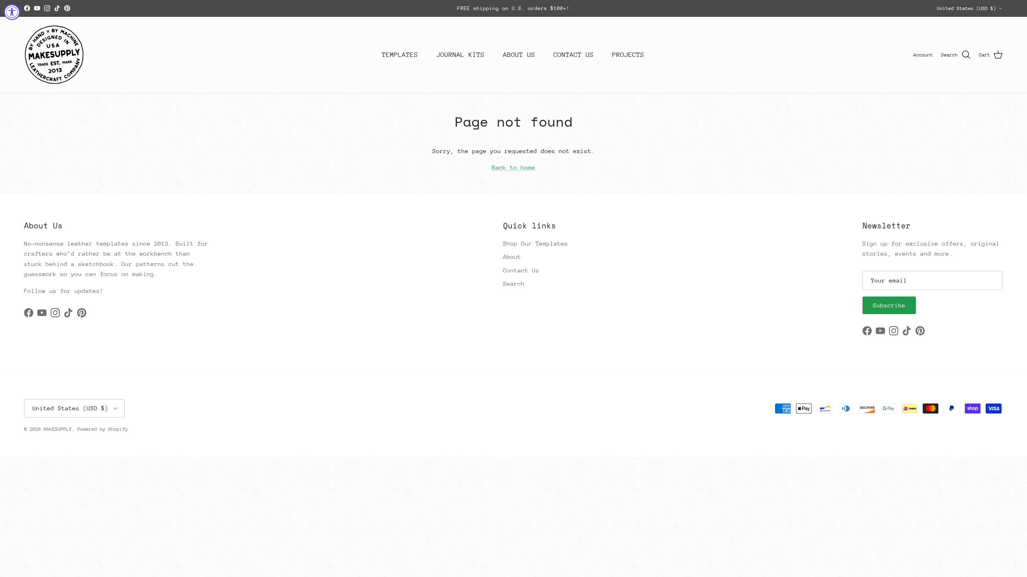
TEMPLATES (400, 55)
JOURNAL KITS (460, 55)
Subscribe (889, 305)
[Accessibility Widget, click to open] (12, 12)
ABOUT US (519, 55)
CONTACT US (574, 55)
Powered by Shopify (102, 429)
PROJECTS (628, 55)
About (512, 256)
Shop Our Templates (535, 243)
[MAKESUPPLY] (54, 55)
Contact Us (521, 270)
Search (514, 283)
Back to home (513, 167)
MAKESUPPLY (58, 429)
